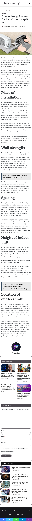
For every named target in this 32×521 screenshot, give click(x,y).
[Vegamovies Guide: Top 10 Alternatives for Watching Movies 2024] (5, 492)
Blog (8, 10)
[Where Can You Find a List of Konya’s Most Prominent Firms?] (24, 388)
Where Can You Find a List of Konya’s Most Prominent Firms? (23, 395)
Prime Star (16, 353)
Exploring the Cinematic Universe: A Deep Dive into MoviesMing (20, 476)
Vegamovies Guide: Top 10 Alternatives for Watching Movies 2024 (19, 491)
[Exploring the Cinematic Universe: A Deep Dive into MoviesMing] (5, 477)
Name (3, 430)
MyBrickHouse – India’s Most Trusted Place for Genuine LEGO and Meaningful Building (23, 377)
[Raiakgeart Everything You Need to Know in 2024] (5, 484)
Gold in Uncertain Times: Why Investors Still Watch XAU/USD (7, 375)
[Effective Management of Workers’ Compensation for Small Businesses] (5, 499)
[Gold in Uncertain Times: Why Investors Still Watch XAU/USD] (8, 368)
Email (3, 436)
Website (3, 442)
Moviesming (27, 510)
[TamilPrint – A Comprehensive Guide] (5, 469)
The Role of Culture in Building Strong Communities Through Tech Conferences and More (8, 388)
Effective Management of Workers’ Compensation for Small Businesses (20, 499)
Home (4, 10)
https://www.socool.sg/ (13, 138)
